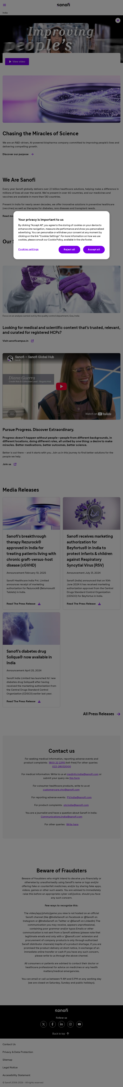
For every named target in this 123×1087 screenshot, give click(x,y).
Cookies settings (28, 249)
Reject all (69, 249)
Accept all (94, 249)
